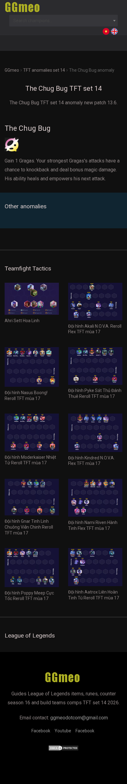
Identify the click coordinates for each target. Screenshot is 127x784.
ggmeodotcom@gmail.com (79, 718)
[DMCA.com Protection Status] (63, 749)
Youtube (63, 730)
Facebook (40, 730)
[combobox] (63, 20)
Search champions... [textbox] (32, 20)
